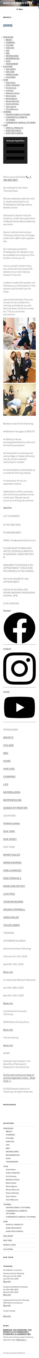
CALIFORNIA (11, 77)
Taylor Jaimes (11, 107)
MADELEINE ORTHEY (14, 886)
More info (8, 972)
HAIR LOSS (10, 48)
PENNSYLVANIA (12, 75)
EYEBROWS (10, 42)
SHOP (5, 125)
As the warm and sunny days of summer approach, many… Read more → (19, 1078)
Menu (21, 9)
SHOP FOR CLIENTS (13, 131)
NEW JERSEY (11, 69)
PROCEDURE (8, 37)
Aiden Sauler (11, 83)
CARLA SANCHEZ (13, 85)
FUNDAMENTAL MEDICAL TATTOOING (21, 123)
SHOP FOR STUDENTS (14, 133)
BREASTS (8, 737)
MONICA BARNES (12, 862)
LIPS (7, 51)
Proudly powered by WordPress (14, 1353)
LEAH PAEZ (9, 894)
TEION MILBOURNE (13, 901)
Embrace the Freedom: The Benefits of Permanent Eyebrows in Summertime (17, 1332)
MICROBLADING (12, 56)
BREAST (9, 40)
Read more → (21, 1340)
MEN (7, 53)
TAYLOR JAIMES (11, 925)
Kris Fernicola (11, 88)
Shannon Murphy (12, 104)
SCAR (8, 61)
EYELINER (9, 45)
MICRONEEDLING (12, 58)
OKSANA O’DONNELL (14, 909)
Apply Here (7, 508)
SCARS (7, 761)
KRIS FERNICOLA (12, 878)
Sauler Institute (17, 3)
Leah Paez (10, 90)
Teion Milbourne (12, 109)
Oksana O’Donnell (12, 101)
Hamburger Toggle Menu (15, 141)
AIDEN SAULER (11, 917)
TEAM (5, 80)
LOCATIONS (7, 66)
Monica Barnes (11, 99)
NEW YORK (10, 72)
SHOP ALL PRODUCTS (14, 128)
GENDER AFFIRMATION (15, 808)
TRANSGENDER (12, 64)
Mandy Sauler (11, 96)
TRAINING (7, 112)
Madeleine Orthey (13, 93)
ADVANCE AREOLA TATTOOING (18, 114)
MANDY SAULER (11, 854)
